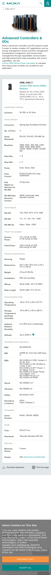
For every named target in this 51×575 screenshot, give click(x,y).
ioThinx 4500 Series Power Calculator (18, 63)
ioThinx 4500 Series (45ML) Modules (33, 87)
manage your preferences (15, 545)
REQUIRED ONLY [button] (25, 559)
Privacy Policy (39, 550)
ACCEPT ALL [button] (25, 568)
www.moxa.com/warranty (34, 457)
